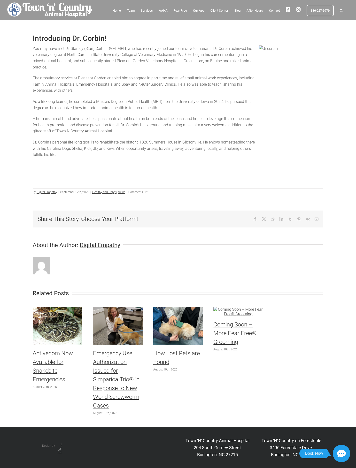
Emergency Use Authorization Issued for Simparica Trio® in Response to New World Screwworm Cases (116, 379)
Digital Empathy (47, 192)
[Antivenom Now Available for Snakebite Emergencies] (57, 309)
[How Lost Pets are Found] (178, 309)
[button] (341, 10)
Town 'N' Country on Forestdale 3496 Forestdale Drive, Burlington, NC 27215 (291, 447)
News (121, 192)
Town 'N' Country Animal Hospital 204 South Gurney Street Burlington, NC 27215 (217, 447)
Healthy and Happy (104, 192)
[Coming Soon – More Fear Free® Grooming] (238, 309)
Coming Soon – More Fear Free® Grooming (234, 333)
